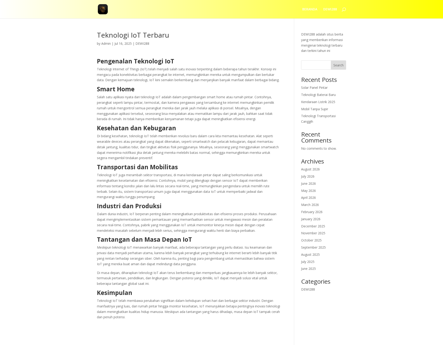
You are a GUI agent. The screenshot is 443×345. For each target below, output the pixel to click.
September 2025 (313, 247)
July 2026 (307, 176)
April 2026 (308, 197)
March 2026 (310, 204)
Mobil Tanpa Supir (314, 109)
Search (338, 65)
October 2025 (311, 240)
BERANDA (309, 9)
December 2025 (313, 226)
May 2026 (308, 190)
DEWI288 (330, 9)
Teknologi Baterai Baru (318, 94)
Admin (106, 43)
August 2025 (310, 254)
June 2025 (308, 268)
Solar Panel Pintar (314, 87)
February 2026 (312, 212)
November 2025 (313, 233)
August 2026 (310, 169)
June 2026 (308, 183)
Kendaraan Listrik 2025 (318, 102)
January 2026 (310, 219)
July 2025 (307, 261)
